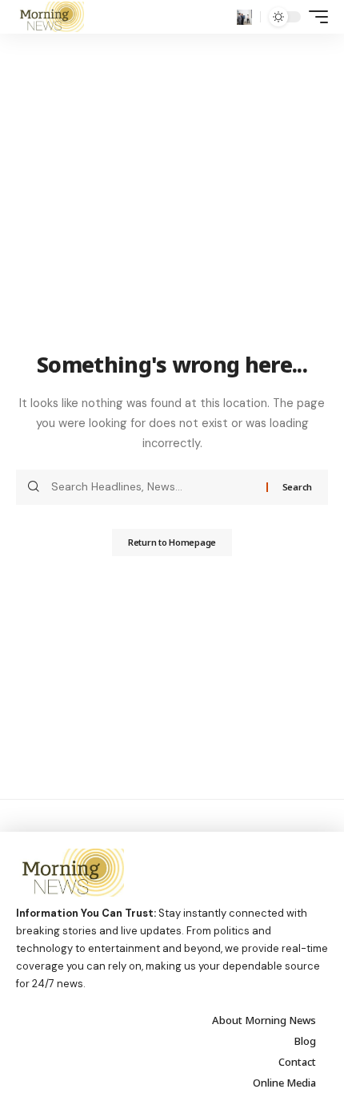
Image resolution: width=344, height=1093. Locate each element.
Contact (297, 1062)
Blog (305, 1041)
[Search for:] (152, 487)
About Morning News (264, 1020)
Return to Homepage (172, 542)
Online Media (284, 1082)
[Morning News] (50, 17)
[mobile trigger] (314, 16)
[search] (244, 17)
